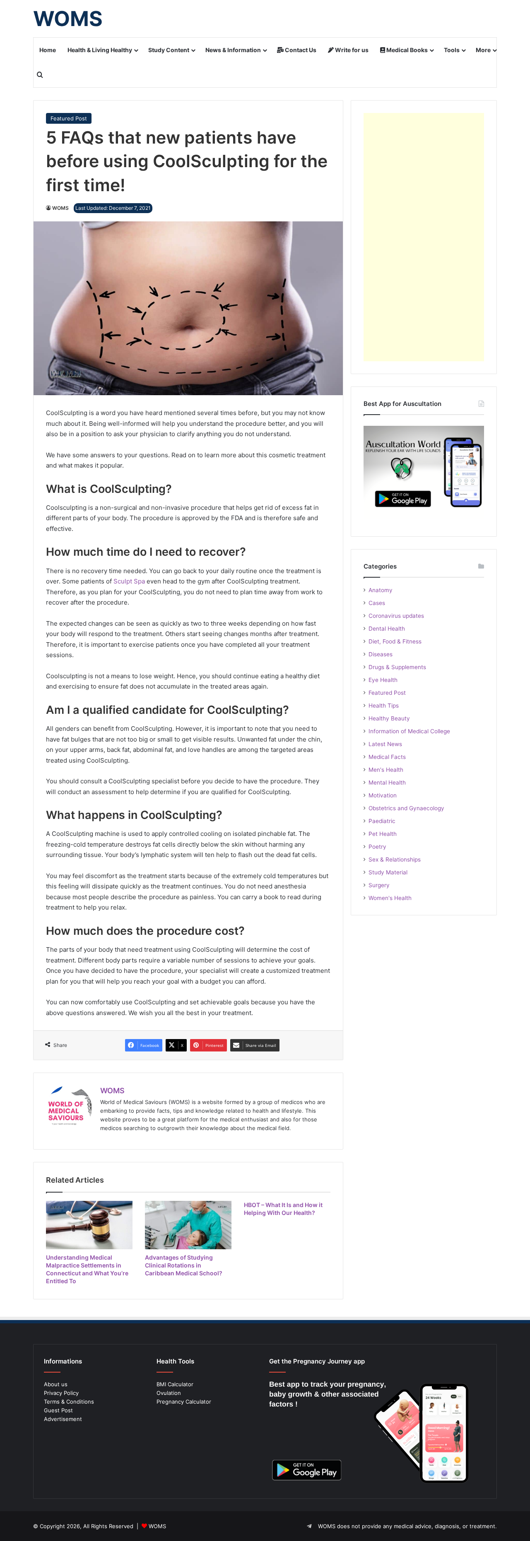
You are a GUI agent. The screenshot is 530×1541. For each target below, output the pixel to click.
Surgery (379, 885)
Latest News (385, 744)
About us (55, 1384)
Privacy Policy (61, 1393)
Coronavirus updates (396, 615)
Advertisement (63, 1419)
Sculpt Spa (129, 581)
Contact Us (300, 49)
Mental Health (387, 782)
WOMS (60, 208)
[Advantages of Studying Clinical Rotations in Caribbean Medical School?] (188, 1225)
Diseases (381, 654)
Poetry (377, 846)
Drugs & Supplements (397, 667)
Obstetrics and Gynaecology (406, 808)
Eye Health (383, 680)
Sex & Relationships (395, 859)
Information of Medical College (409, 731)
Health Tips (384, 705)
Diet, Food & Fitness (395, 641)
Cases (377, 603)
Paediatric (382, 821)
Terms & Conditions (69, 1401)
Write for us (351, 49)
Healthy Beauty (389, 718)
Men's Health (386, 769)
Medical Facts (387, 757)
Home (47, 49)
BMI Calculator (175, 1384)
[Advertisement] (424, 237)
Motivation (383, 795)
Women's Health (390, 898)
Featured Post (69, 118)
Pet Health (383, 834)
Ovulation (169, 1393)
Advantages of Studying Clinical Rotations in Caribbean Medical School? (183, 1265)
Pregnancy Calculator (184, 1401)
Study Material (388, 872)
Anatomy (381, 590)
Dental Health (387, 628)
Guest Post (58, 1410)
